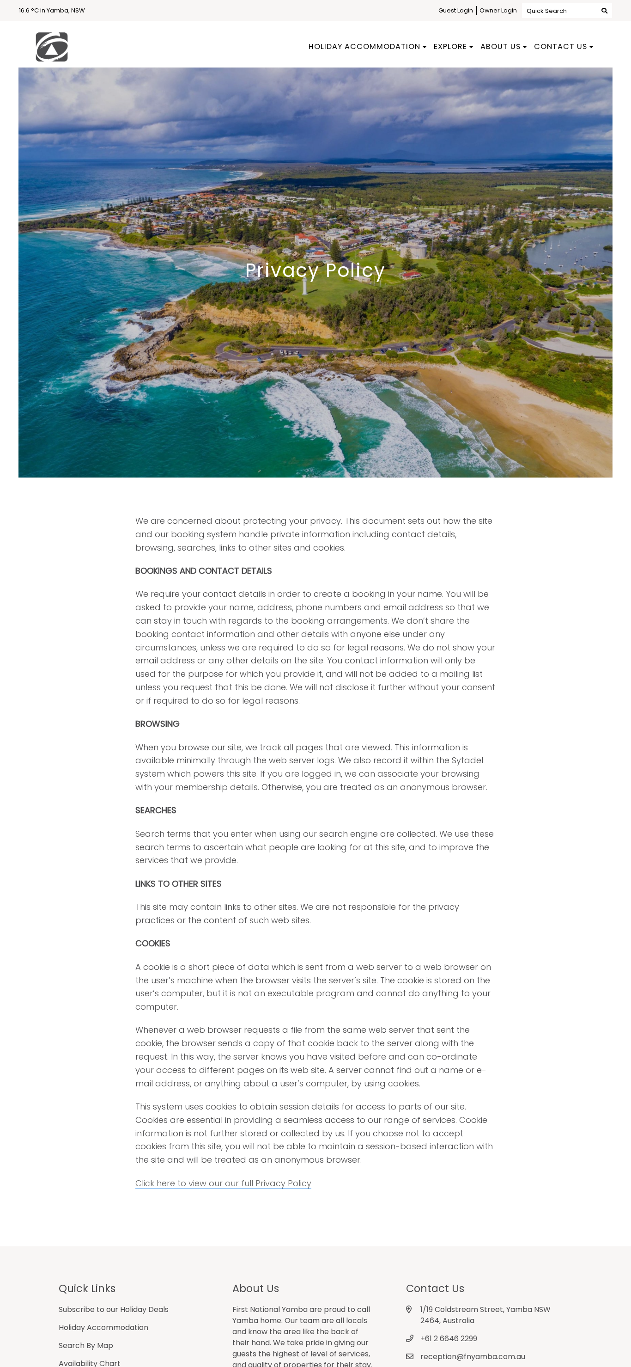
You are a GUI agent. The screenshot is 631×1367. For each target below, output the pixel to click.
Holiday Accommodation (364, 46)
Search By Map (86, 1345)
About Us (500, 46)
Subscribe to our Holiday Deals (114, 1309)
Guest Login (455, 10)
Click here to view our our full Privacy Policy (223, 1183)
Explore (450, 46)
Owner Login (498, 10)
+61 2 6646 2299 (448, 1338)
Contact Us (560, 46)
